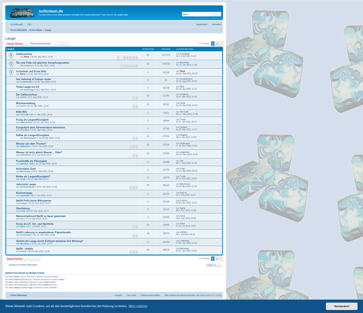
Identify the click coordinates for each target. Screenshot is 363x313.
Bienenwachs (30, 138)
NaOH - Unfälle (24, 248)
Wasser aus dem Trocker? (31, 143)
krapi (182, 168)
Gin (181, 161)
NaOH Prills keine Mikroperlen (33, 200)
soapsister (185, 152)
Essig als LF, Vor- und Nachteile (35, 223)
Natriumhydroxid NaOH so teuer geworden (41, 216)
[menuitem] (27, 24)
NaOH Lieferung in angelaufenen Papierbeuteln (43, 232)
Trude (182, 119)
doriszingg (28, 89)
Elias (182, 86)
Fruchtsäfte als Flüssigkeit (31, 161)
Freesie (23, 203)
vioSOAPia (25, 155)
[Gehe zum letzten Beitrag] (191, 54)
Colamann (184, 241)
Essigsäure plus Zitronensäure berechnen (40, 127)
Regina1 (184, 135)
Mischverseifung (25, 103)
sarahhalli (24, 195)
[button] (221, 43)
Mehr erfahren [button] (138, 306)
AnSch (23, 97)
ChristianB (184, 54)
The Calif (24, 114)
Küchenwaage (24, 192)
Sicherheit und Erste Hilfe (31, 71)
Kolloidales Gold (26, 168)
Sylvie (182, 208)
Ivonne (23, 251)
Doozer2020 (25, 235)
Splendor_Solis (27, 163)
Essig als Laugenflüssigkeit (32, 119)
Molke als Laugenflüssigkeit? (33, 176)
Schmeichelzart (27, 187)
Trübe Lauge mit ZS (27, 86)
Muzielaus (184, 62)
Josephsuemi (26, 82)
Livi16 (22, 106)
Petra (26, 57)
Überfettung (23, 208)
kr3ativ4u (184, 94)
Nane (22, 226)
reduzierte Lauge (26, 184)
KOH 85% (21, 112)
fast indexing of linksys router (33, 79)
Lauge (10, 38)
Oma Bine (24, 130)
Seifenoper (25, 146)
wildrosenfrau (26, 122)
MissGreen (25, 171)
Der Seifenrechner (26, 94)
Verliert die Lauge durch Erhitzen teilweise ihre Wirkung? (49, 241)
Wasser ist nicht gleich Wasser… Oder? (39, 152)
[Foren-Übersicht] (22, 12)
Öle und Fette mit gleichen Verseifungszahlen (42, 62)
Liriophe (183, 127)
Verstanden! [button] (342, 306)
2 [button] (217, 43)
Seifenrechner (24, 54)
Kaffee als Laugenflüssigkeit (32, 135)
